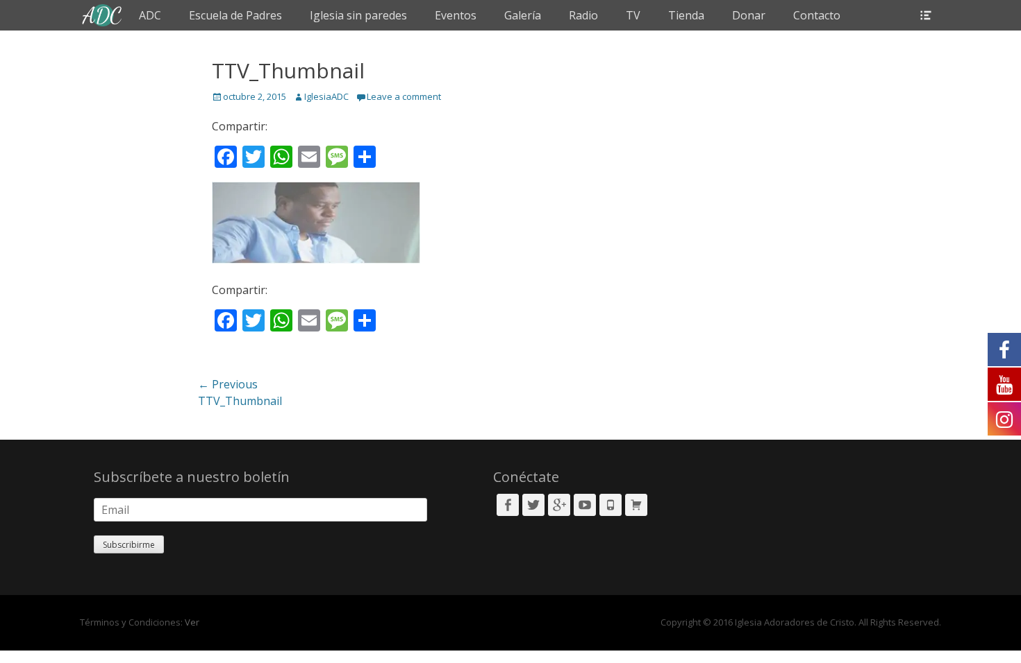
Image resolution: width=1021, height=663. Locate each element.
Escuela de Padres (235, 15)
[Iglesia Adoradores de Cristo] (102, 15)
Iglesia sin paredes (358, 15)
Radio (583, 15)
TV (633, 15)
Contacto (816, 15)
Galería (522, 15)
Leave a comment (404, 96)
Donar (748, 15)
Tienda (686, 15)
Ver (192, 622)
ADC (150, 15)
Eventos (455, 15)
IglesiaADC (326, 96)
